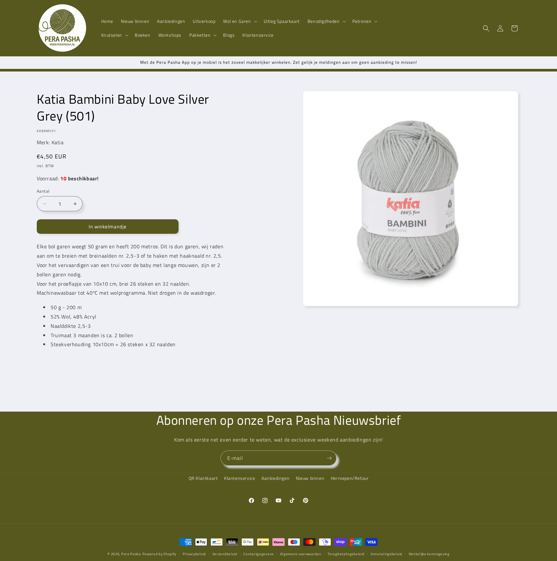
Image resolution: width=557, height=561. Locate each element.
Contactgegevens (258, 553)
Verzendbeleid (224, 553)
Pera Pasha (131, 553)
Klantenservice (239, 478)
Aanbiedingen (275, 478)
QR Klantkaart (203, 478)
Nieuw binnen (310, 478)
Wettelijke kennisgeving (429, 553)
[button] (239, 21)
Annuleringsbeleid (386, 553)
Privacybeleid (194, 553)
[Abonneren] (329, 458)
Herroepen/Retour (350, 478)
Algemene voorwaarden (300, 553)
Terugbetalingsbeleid (345, 553)
